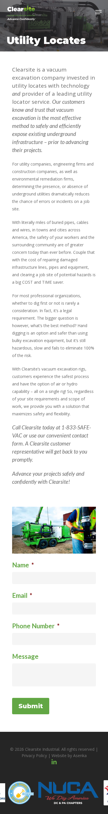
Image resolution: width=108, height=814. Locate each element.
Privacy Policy (34, 755)
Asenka (80, 755)
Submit (30, 706)
